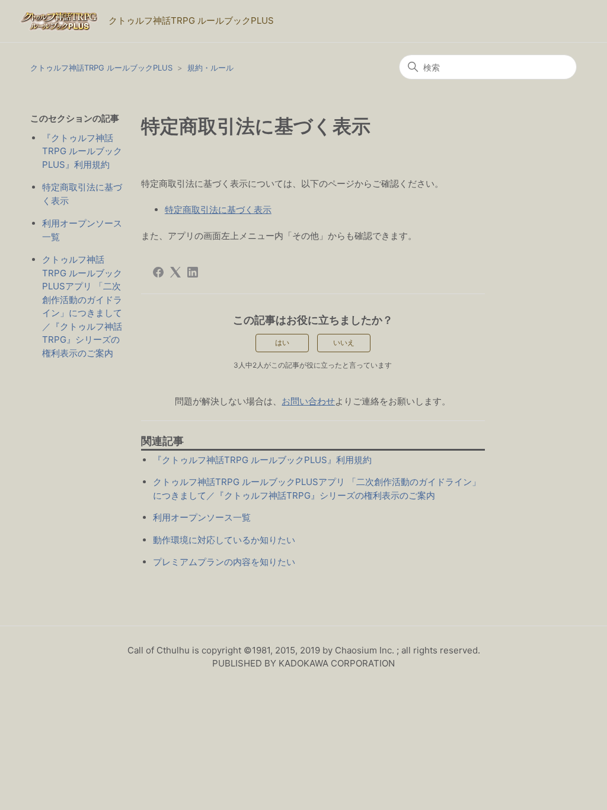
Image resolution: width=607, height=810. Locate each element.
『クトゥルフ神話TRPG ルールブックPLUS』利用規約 (82, 151)
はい (282, 342)
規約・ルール (210, 67)
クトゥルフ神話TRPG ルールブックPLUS (101, 67)
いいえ (343, 342)
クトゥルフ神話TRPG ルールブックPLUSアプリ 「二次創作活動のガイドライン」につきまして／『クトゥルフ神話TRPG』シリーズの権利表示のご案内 (82, 306)
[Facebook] (158, 272)
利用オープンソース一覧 (82, 230)
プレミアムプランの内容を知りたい (224, 561)
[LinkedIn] (192, 272)
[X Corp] (175, 272)
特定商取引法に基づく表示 (82, 193)
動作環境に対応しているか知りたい (224, 540)
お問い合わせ (308, 401)
